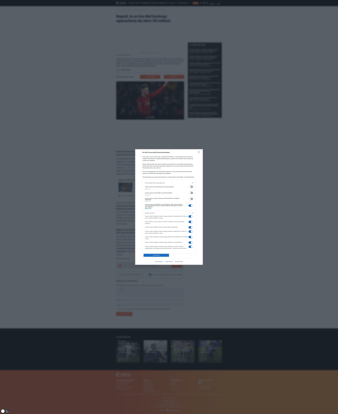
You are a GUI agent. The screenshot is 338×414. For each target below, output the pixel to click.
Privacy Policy (179, 261)
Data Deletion (159, 261)
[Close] (199, 152)
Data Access (169, 261)
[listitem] (169, 183)
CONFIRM (156, 255)
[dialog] (169, 207)
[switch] (191, 187)
